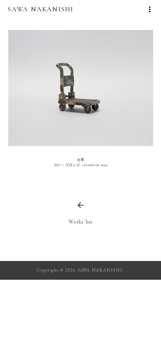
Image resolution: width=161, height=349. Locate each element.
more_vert (149, 9)
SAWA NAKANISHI (40, 9)
